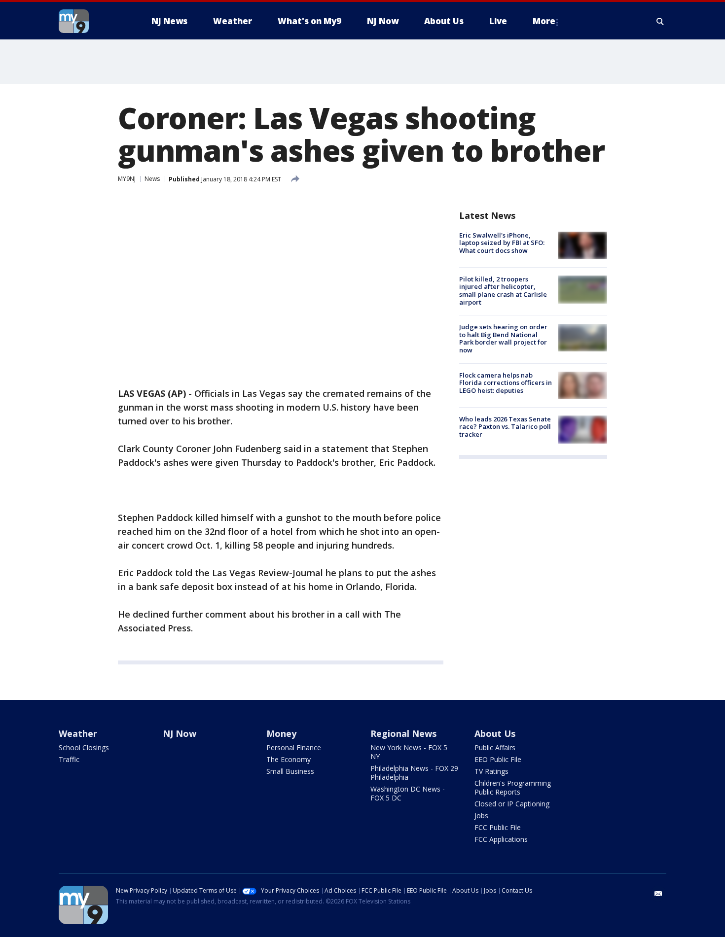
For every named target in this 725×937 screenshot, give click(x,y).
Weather (78, 733)
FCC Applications (501, 839)
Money (281, 733)
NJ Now (179, 733)
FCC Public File (497, 827)
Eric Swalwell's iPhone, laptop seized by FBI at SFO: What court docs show (501, 243)
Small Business (290, 771)
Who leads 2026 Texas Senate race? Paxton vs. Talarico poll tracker (505, 427)
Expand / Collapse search (660, 21)
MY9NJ (127, 178)
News (152, 178)
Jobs (481, 815)
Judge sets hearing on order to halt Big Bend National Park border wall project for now (503, 339)
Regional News (403, 733)
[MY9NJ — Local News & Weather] (91, 21)
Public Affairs (494, 747)
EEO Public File (497, 759)
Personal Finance (293, 747)
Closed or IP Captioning (511, 803)
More (544, 21)
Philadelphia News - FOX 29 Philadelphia (414, 772)
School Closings (84, 747)
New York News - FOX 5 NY (408, 752)
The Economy (288, 759)
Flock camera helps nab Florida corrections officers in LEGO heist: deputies (505, 383)
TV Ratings (491, 771)
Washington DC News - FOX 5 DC (407, 793)
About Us (494, 733)
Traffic (69, 759)
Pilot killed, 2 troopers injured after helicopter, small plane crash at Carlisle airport (503, 291)
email (658, 894)
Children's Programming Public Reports (512, 787)
